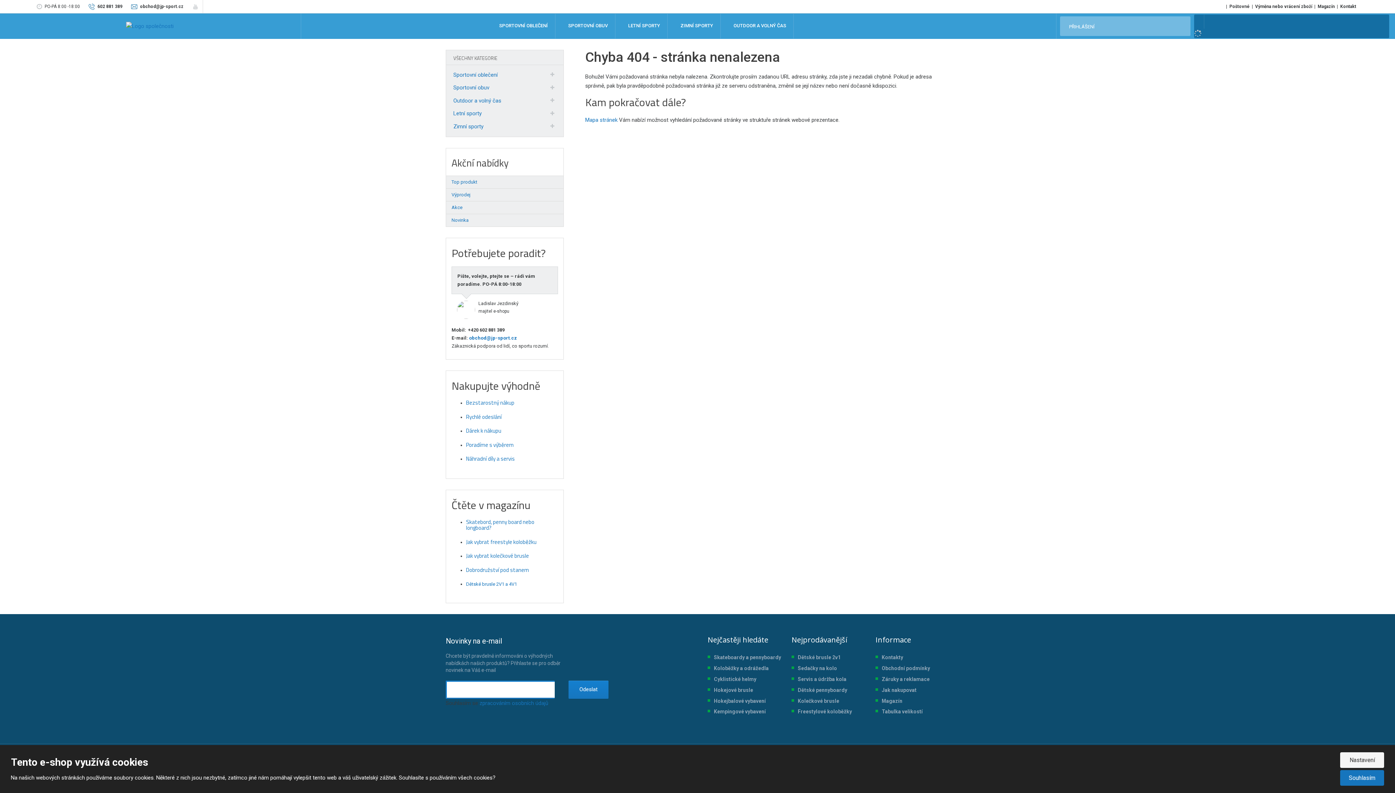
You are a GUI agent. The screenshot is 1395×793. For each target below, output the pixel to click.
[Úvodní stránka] (150, 26)
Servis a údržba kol (821, 679)
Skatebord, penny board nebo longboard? (500, 525)
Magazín (1326, 6)
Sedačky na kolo (817, 668)
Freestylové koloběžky (825, 711)
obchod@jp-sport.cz (492, 338)
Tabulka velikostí (902, 711)
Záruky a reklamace (906, 679)
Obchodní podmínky (906, 668)
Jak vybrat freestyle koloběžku (501, 542)
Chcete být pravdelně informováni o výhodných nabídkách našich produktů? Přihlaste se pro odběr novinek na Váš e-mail (503, 655)
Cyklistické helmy (735, 679)
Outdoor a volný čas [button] (759, 26)
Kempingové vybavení (740, 711)
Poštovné (1239, 6)
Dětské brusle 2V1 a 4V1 (491, 584)
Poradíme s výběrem (490, 445)
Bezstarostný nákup (490, 402)
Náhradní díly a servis (490, 458)
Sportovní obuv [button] (587, 26)
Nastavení (1362, 760)
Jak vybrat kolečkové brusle (497, 556)
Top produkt (464, 182)
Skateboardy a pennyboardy (747, 657)
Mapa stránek (601, 120)
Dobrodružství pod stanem (497, 570)
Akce (457, 207)
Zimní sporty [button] (696, 26)
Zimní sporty (468, 126)
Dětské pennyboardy (822, 690)
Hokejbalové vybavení (740, 701)
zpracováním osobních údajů (514, 703)
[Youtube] (195, 6)
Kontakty (892, 657)
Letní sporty (467, 113)
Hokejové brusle (733, 690)
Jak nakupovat (899, 690)
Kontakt (1348, 6)
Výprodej (461, 194)
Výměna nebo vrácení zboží (1283, 6)
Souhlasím (1362, 777)
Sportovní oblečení (475, 75)
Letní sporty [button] (643, 26)
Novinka (460, 220)
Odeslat (588, 689)
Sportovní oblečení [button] (523, 26)
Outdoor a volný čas (477, 100)
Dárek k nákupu (483, 430)
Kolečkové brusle (818, 701)
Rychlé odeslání (484, 417)
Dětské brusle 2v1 (819, 657)
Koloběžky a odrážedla (741, 668)
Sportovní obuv (471, 87)
